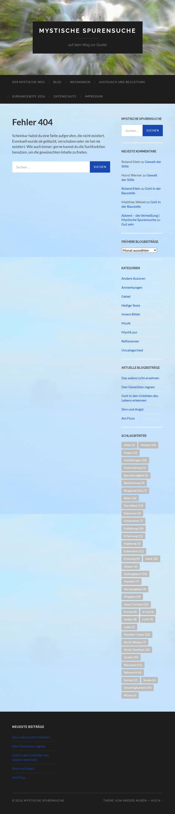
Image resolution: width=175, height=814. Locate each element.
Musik (126, 323)
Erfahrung (133, 536)
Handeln (131, 581)
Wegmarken (80, 82)
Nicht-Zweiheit (137, 649)
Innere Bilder (130, 314)
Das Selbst (133, 505)
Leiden (130, 619)
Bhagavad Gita (135, 490)
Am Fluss (128, 418)
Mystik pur (129, 332)
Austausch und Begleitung (122, 82)
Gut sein (127, 224)
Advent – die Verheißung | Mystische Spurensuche (140, 217)
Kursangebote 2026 (28, 96)
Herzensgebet (135, 589)
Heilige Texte (130, 305)
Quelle (131, 657)
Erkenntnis (134, 551)
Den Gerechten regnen (138, 387)
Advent (148, 445)
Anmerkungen (131, 287)
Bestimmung (134, 483)
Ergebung (132, 543)
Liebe (129, 627)
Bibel (130, 498)
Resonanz (133, 665)
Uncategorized (132, 350)
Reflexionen (130, 341)
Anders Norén (135, 800)
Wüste (130, 695)
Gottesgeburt (135, 574)
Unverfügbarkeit (137, 687)
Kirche (130, 612)
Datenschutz (65, 96)
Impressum (94, 96)
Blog (57, 82)
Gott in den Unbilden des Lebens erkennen (139, 398)
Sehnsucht (132, 672)
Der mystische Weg (28, 82)
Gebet (126, 296)
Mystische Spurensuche (87, 30)
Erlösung (132, 558)
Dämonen (132, 513)
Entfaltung (133, 528)
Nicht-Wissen (135, 642)
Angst (130, 452)
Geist (151, 558)
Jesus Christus (136, 604)
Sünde (149, 680)
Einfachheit (133, 521)
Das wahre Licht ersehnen (140, 378)
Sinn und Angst (132, 409)
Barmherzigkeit (136, 475)
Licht (147, 619)
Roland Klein (130, 188)
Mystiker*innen (137, 634)
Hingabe (132, 596)
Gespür (130, 566)
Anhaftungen (135, 460)
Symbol (131, 680)
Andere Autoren (133, 278)
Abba (129, 445)
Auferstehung (135, 467)
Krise (148, 612)
